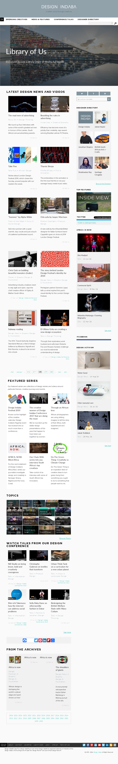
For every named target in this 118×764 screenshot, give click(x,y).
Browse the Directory (103, 183)
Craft (48, 504)
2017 (52, 715)
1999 (36, 721)
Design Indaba (84, 126)
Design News (46, 280)
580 (51, 372)
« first (11, 372)
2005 (48, 718)
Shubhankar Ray (85, 172)
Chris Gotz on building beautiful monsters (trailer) (20, 271)
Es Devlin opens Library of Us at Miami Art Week (35, 62)
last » (65, 372)
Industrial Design (46, 523)
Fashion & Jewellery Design (46, 512)
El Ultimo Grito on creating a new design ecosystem (54, 330)
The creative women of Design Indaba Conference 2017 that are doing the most (38, 413)
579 (45, 372)
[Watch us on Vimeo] (103, 745)
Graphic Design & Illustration (30, 522)
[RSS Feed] (111, 745)
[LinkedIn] (44, 640)
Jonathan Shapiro (85, 147)
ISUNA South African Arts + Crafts (100, 149)
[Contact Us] (114, 745)
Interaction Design (14, 532)
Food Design (12, 523)
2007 (39, 718)
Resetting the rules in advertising (50, 117)
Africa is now (15, 667)
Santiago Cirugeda (98, 173)
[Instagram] (95, 745)
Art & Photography (38, 503)
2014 (66, 715)
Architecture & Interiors (25, 503)
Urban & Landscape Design (62, 531)
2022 (29, 715)
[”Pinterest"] (105, 93)
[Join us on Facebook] (93, 93)
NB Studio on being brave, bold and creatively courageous (17, 568)
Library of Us (26, 51)
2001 (66, 718)
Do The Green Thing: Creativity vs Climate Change (60, 459)
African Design (25, 170)
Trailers (11, 277)
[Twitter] (36, 640)
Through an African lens (59, 409)
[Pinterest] (40, 640)
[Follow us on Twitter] (82, 93)
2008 (34, 718)
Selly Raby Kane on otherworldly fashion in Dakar (38, 606)
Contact (18, 745)
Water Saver (83, 372)
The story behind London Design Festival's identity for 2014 (53, 273)
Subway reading (15, 329)
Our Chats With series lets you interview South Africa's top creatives (37, 462)
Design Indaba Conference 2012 (63, 582)
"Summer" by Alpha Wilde (20, 216)
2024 (20, 715)
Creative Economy (61, 122)
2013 (11, 718)
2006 (43, 718)
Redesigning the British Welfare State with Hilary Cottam (58, 607)
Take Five (12, 166)
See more (67, 632)
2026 (11, 715)
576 (28, 372)
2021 (34, 715)
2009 (29, 718)
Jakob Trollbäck (84, 433)
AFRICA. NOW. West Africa (15, 458)
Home (2, 19)
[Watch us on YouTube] (99, 745)
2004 (52, 718)
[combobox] (100, 23)
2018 (48, 715)
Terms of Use (65, 745)
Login (48, 745)
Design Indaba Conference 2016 (20, 584)
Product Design (45, 532)
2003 (57, 718)
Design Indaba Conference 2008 (20, 624)
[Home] (59, 7)
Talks (43, 336)
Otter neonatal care (85, 403)
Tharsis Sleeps (47, 166)
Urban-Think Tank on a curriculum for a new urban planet (60, 566)
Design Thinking (26, 119)
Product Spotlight (48, 221)
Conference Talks (64, 19)
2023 (25, 715)
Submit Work (38, 745)
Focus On (12, 119)
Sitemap (55, 745)
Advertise (27, 745)
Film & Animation (62, 514)
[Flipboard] (48, 640)
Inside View (45, 122)
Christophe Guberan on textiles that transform (39, 566)
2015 (62, 715)
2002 (62, 718)
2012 (16, 718)
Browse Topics (65, 538)
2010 (25, 718)
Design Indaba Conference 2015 (42, 621)
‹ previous (19, 372)
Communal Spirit (84, 285)
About (10, 745)
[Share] (53, 640)
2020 (39, 715)
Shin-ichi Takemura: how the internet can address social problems (17, 607)
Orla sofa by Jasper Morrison (54, 216)
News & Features (41, 19)
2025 (16, 715)
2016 (57, 715)
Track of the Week (16, 221)
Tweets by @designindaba (87, 223)
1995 (41, 721)
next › (59, 372)
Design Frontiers (12, 672)
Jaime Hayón (100, 126)
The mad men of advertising (21, 115)
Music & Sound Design (29, 531)
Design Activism (13, 514)
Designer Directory (88, 19)
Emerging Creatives (16, 19)
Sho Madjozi (83, 255)
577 (34, 372)
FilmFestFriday (47, 170)
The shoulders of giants (62, 668)
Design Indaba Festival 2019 (14, 409)
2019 (43, 715)
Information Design (60, 522)
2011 (20, 718)
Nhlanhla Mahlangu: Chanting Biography (90, 316)
